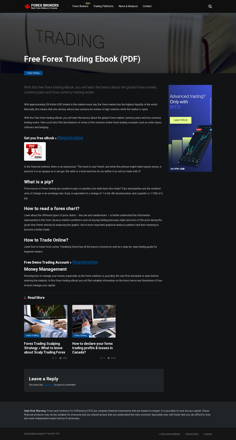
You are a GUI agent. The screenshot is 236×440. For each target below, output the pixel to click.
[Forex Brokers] (41, 5)
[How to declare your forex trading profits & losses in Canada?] (94, 321)
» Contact (207, 434)
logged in (48, 384)
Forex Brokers (80, 6)
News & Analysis (128, 6)
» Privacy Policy (192, 434)
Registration (70, 137)
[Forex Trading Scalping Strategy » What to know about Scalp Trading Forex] (45, 321)
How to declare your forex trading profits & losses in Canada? (92, 348)
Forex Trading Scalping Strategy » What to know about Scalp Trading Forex (44, 348)
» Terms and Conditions (169, 434)
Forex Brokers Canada (34, 433)
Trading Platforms (103, 6)
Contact (147, 6)
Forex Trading (33, 73)
